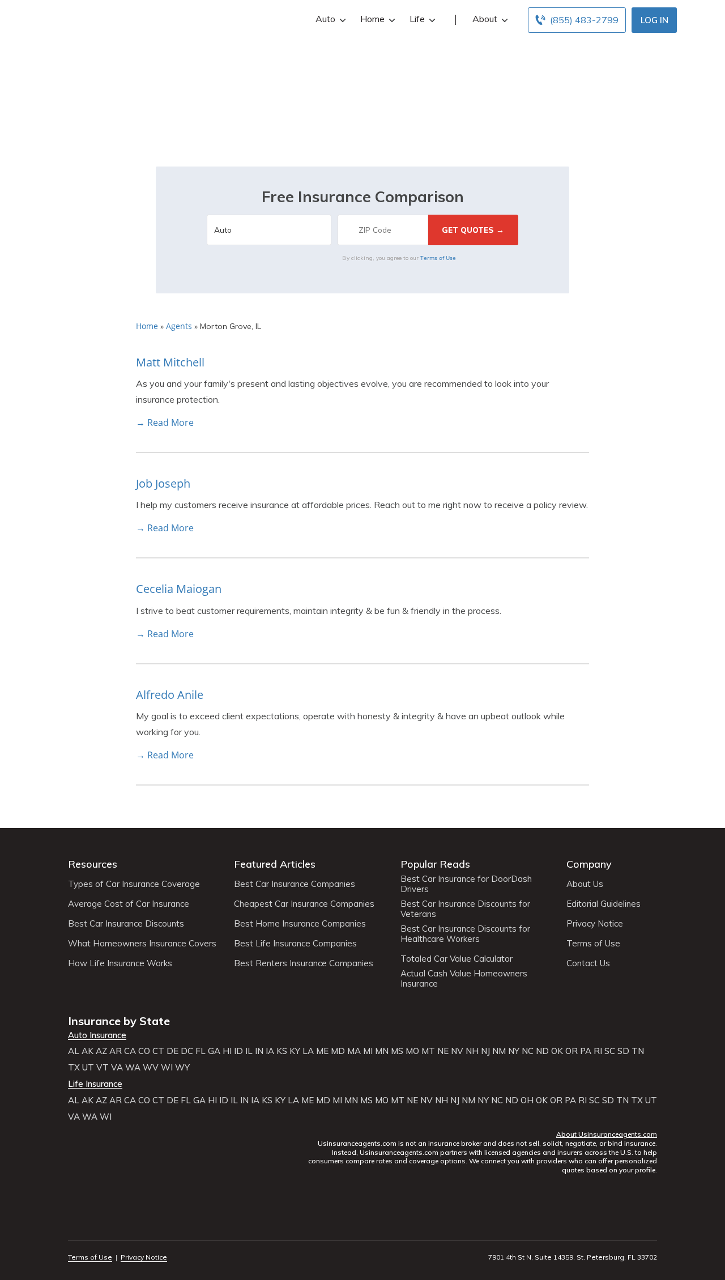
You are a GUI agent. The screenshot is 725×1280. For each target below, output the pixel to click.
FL (200, 1051)
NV (457, 1051)
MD (338, 1051)
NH (472, 1051)
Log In (654, 20)
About (484, 18)
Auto (325, 18)
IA (270, 1051)
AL (73, 1051)
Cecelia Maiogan (178, 588)
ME (322, 1051)
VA (117, 1068)
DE (172, 1051)
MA (354, 1051)
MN (382, 1051)
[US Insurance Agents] (99, 18)
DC (187, 1051)
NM (499, 1051)
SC (609, 1051)
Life (417, 18)
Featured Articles (274, 864)
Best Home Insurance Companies (300, 924)
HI (227, 1051)
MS (397, 1051)
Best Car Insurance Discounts (126, 924)
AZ (101, 1051)
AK (87, 1051)
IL (249, 1051)
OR (571, 1051)
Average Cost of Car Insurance (128, 904)
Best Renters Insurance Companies (303, 963)
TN (638, 1051)
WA (132, 1068)
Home (372, 18)
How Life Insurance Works (120, 963)
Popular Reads (435, 864)
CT (158, 1051)
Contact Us (588, 963)
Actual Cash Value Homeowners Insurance (463, 978)
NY (513, 1051)
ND (542, 1051)
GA (214, 1051)
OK (557, 1051)
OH (527, 1100)
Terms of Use (438, 258)
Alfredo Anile (169, 694)
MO (412, 1051)
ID (238, 1051)
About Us (584, 884)
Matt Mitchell (170, 362)
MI (368, 1051)
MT (428, 1051)
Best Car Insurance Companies (294, 884)
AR (115, 1051)
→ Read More (165, 422)
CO (144, 1051)
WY (182, 1068)
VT (102, 1068)
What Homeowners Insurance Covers (142, 943)
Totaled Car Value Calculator (456, 959)
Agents (179, 326)
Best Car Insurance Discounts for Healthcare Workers (465, 934)
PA (585, 1051)
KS (281, 1051)
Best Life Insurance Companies (295, 943)
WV (151, 1068)
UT (88, 1068)
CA (130, 1051)
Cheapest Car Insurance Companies (304, 904)
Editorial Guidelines (603, 904)
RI (598, 1051)
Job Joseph (163, 483)
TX (74, 1068)
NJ (485, 1051)
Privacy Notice (594, 924)
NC (528, 1051)
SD (623, 1051)
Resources (92, 864)
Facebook (75, 1226)
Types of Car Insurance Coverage (134, 884)
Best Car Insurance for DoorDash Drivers (466, 884)
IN (259, 1051)
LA (308, 1051)
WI (167, 1068)
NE (443, 1051)
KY (294, 1051)
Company (589, 864)
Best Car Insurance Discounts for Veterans (465, 909)
